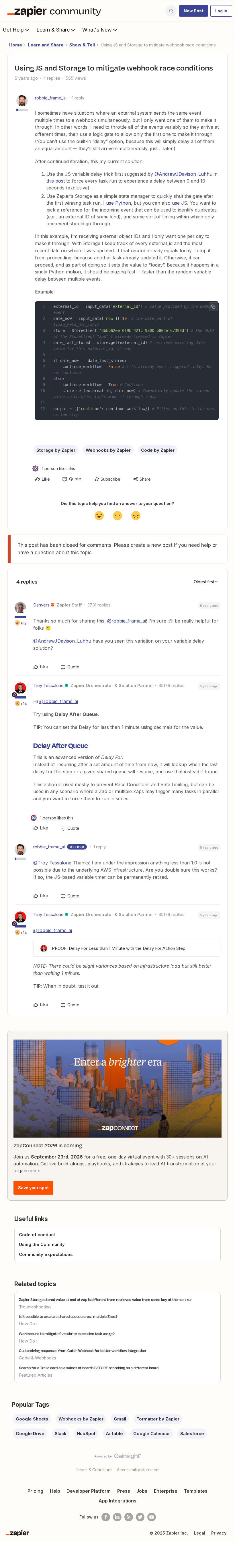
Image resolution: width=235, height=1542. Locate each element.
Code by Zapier (158, 450)
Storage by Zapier (55, 450)
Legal (199, 1533)
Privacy (218, 1533)
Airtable (114, 1433)
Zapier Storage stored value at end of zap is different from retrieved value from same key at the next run (105, 1299)
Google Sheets (32, 1419)
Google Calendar (151, 1433)
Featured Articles (35, 1375)
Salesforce (192, 1433)
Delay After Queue (60, 745)
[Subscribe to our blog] (128, 1517)
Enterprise (165, 1491)
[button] (193, 11)
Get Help (13, 30)
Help (55, 1491)
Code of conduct (37, 1234)
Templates (195, 1491)
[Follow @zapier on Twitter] (140, 1517)
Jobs (141, 1491)
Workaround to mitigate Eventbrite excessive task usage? (67, 1333)
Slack (60, 1433)
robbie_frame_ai (50, 98)
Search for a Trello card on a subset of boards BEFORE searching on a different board (88, 1367)
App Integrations (117, 1501)
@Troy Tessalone (52, 863)
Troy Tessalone (48, 685)
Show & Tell (82, 45)
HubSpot (86, 1433)
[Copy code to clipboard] (213, 306)
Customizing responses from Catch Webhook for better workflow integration (82, 1350)
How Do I (28, 1323)
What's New (97, 30)
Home (15, 45)
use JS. (180, 203)
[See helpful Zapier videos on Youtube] (151, 1517)
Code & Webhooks (37, 1358)
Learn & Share (53, 30)
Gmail (120, 1419)
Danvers (41, 605)
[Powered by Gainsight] (118, 1457)
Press (123, 1491)
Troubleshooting (35, 1307)
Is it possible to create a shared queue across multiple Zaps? (68, 1316)
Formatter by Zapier (157, 1419)
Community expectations (46, 1254)
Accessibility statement (138, 1469)
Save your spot (33, 1187)
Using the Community (42, 1244)
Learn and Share (46, 45)
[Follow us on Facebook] (105, 1517)
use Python (118, 203)
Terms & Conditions (94, 1469)
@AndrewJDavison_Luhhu (183, 174)
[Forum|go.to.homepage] (55, 11)
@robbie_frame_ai (126, 621)
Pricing (35, 1491)
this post (55, 181)
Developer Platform (88, 1491)
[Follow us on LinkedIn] (117, 1517)
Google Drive (30, 1433)
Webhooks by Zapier (108, 450)
